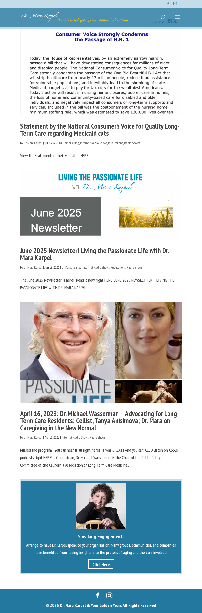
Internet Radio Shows (93, 143)
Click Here (101, 564)
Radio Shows (132, 143)
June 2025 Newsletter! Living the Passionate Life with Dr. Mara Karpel (94, 254)
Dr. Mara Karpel (33, 143)
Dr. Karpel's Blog (69, 143)
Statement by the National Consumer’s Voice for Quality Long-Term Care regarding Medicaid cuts (99, 129)
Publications (115, 143)
